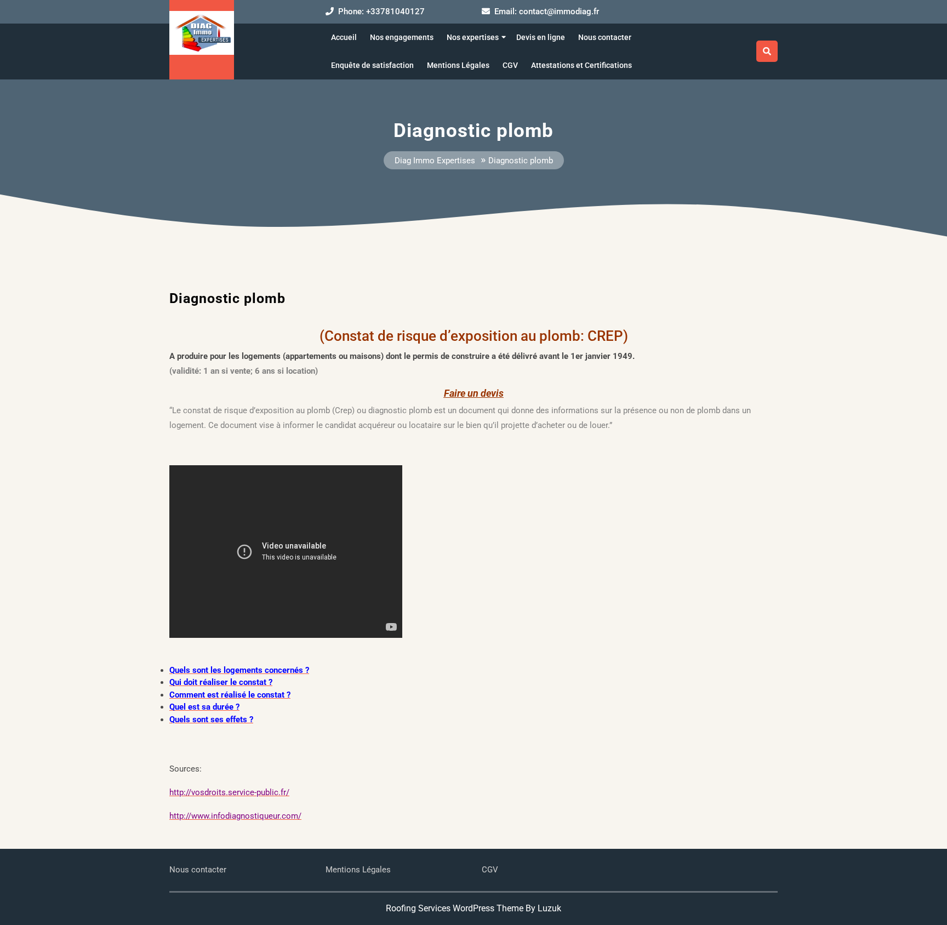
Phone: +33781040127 (381, 11)
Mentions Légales (458, 65)
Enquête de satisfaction (372, 65)
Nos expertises (473, 37)
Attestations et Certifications (581, 65)
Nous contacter (604, 37)
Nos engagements (401, 37)
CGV (510, 65)
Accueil (344, 37)
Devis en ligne (540, 37)
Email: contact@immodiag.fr (546, 11)
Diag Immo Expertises (435, 161)
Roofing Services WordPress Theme (454, 908)
